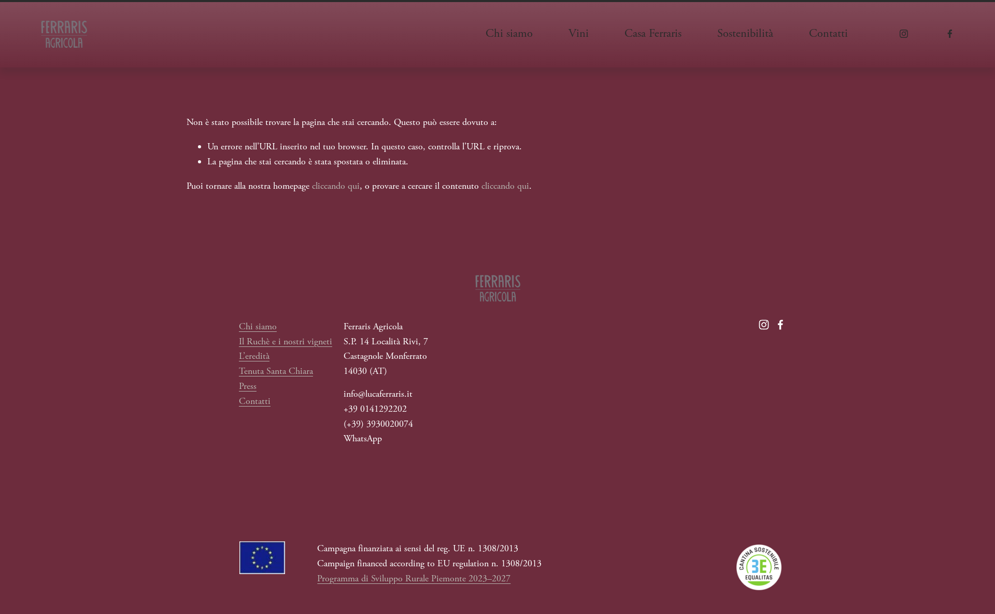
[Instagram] (904, 34)
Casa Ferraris (652, 33)
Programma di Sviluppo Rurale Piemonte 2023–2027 (413, 578)
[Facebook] (950, 34)
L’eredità (254, 356)
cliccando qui (336, 186)
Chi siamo (258, 326)
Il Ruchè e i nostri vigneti (285, 341)
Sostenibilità (745, 33)
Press (248, 386)
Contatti (828, 33)
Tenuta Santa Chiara (276, 371)
